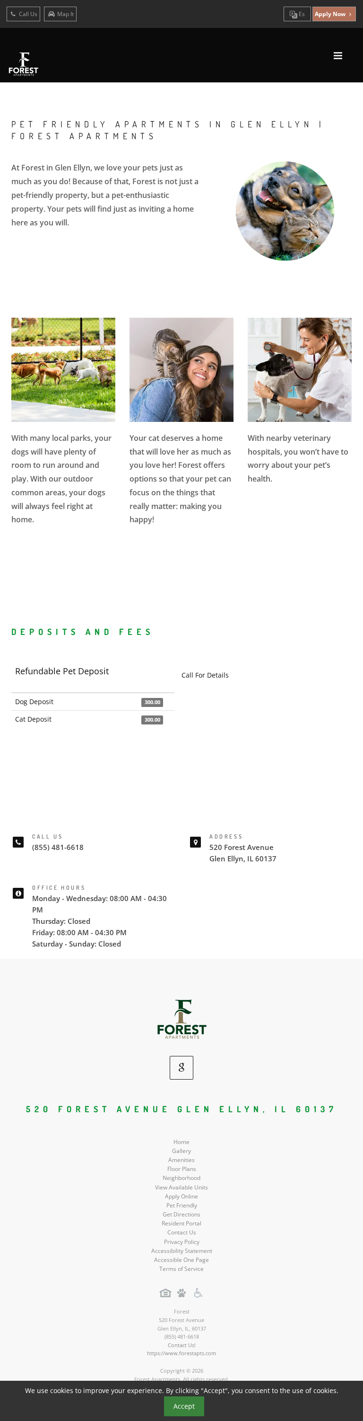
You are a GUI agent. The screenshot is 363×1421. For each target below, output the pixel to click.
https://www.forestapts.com (181, 1353)
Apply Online (181, 1196)
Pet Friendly (181, 1205)
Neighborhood (181, 1178)
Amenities (181, 1160)
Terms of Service (181, 1269)
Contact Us (181, 1232)
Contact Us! (182, 1345)
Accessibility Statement (181, 1251)
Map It (65, 14)
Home (181, 1142)
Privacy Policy (181, 1242)
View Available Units (181, 1187)
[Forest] (182, 1019)
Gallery (181, 1151)
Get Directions (181, 1214)
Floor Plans (181, 1169)
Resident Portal (181, 1223)
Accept (184, 1406)
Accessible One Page (181, 1260)
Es (301, 14)
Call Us (27, 14)
